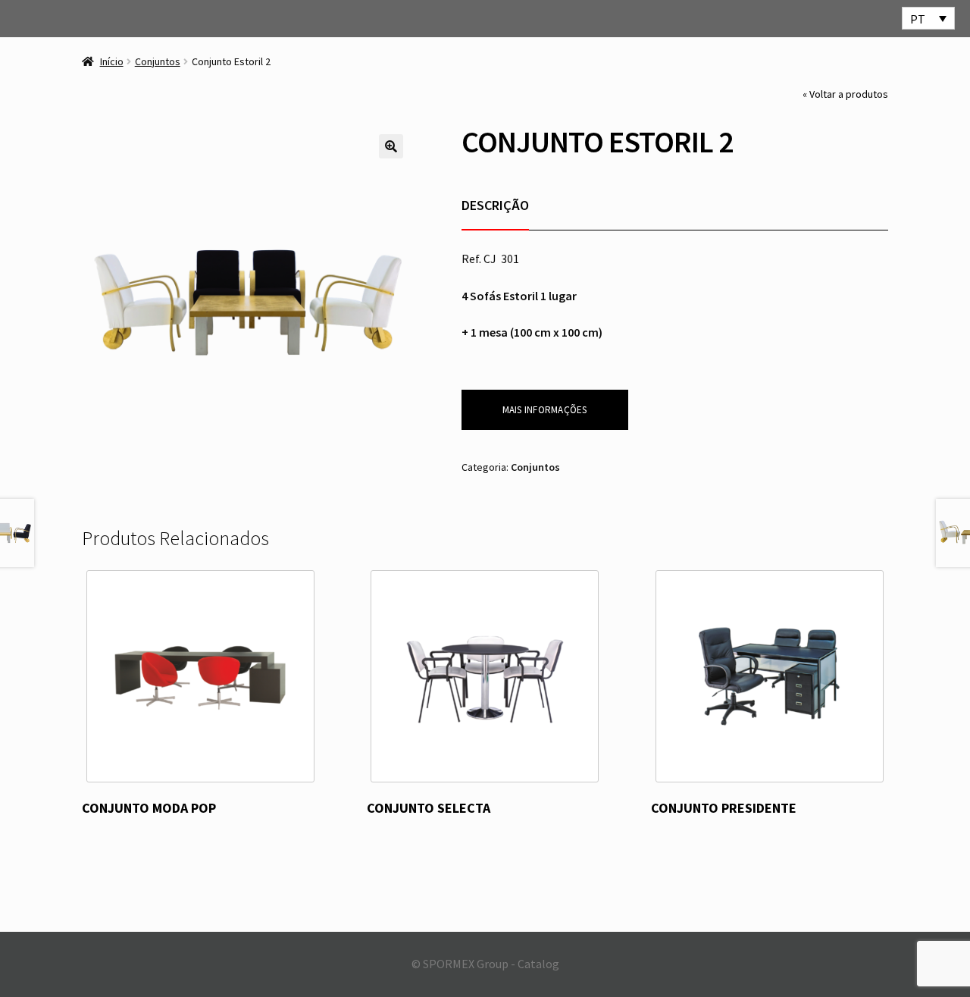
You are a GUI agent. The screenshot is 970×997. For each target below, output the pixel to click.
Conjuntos (157, 61)
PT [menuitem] (917, 19)
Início (112, 61)
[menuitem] (928, 18)
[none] (928, 18)
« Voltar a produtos (845, 94)
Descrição (495, 205)
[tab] (495, 205)
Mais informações (544, 409)
